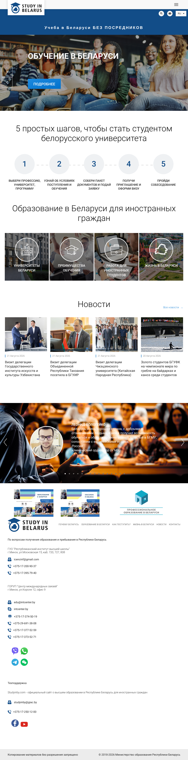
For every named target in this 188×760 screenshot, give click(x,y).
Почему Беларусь (69, 524)
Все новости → (173, 307)
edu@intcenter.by (24, 602)
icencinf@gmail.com (26, 559)
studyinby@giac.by (25, 702)
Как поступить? (121, 524)
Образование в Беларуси (95, 524)
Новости (161, 524)
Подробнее (44, 84)
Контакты (174, 524)
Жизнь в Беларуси (143, 524)
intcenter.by (21, 609)
